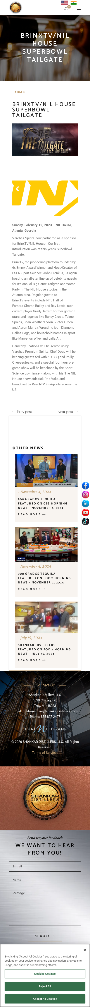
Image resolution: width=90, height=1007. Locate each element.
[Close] (85, 950)
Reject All (45, 986)
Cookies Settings (45, 973)
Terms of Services (45, 548)
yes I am (43, 516)
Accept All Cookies (45, 998)
